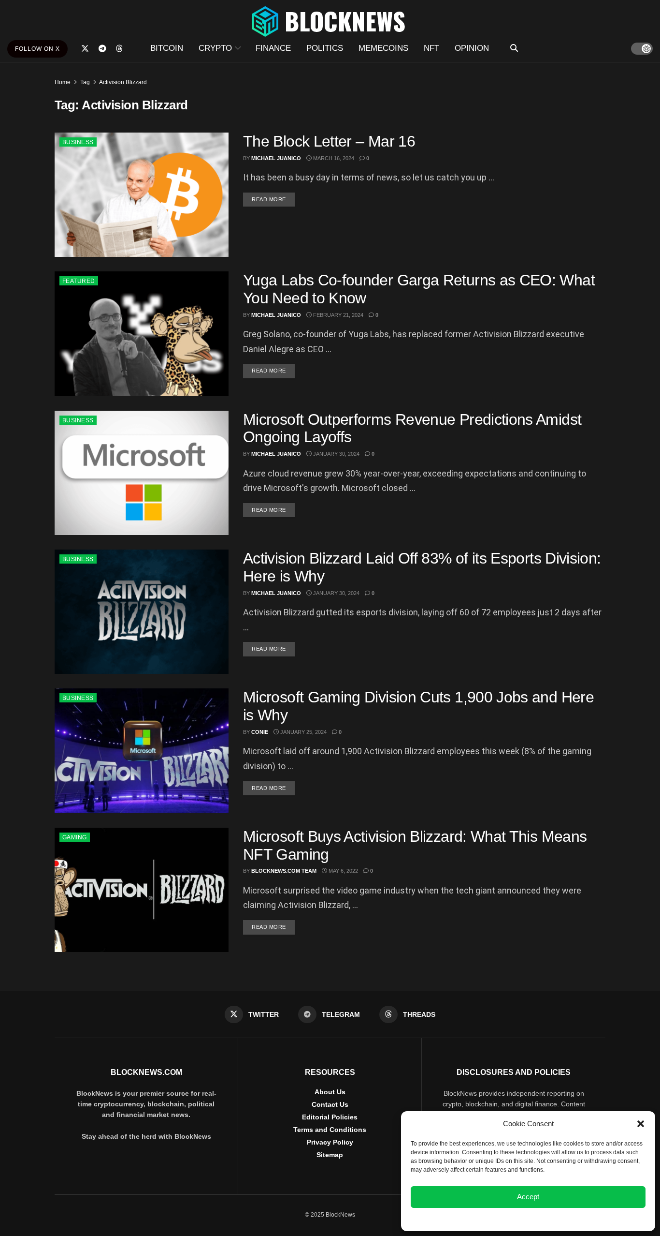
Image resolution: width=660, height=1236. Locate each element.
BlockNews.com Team (283, 871)
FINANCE (273, 48)
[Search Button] (514, 48)
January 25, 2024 (303, 732)
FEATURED (78, 281)
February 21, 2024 (337, 315)
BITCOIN (166, 48)
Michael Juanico (276, 158)
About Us (330, 1092)
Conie (259, 732)
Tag (85, 82)
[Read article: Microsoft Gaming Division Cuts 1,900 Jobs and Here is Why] (142, 750)
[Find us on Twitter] (85, 48)
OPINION (472, 48)
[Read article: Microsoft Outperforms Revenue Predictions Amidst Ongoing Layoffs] (142, 473)
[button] (641, 1124)
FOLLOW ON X (37, 48)
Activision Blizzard (123, 82)
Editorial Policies (330, 1117)
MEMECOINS (383, 48)
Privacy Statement (554, 1218)
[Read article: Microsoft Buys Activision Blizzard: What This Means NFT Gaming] (142, 890)
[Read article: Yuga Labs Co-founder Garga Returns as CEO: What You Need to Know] (142, 333)
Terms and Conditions (329, 1129)
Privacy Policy (330, 1142)
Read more (273, 199)
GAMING (74, 837)
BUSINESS (78, 142)
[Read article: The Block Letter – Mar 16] (142, 195)
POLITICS (324, 48)
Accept (528, 1196)
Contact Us (330, 1104)
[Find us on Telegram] (102, 48)
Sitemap (329, 1155)
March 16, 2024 (333, 158)
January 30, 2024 (335, 454)
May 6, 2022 (342, 871)
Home (63, 82)
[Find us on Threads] (119, 48)
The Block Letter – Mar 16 (329, 141)
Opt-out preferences (499, 1218)
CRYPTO (215, 48)
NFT (431, 48)
